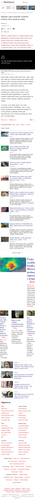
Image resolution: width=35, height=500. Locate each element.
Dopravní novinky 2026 (24, 447)
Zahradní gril (14, 471)
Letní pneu (27, 477)
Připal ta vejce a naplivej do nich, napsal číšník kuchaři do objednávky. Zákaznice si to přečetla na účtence (22, 194)
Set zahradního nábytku (23, 469)
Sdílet (10, 29)
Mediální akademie (8, 490)
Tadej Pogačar (22, 415)
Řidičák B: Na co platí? (24, 449)
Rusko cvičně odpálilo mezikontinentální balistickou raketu (18, 323)
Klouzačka (13, 469)
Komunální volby (5, 420)
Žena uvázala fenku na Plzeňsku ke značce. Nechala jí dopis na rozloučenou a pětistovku (31, 325)
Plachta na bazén (19, 466)
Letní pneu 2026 (22, 443)
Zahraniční (12, 166)
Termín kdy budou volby (7, 415)
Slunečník (6, 469)
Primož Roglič (22, 417)
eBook (4, 29)
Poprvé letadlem (5, 445)
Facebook (7, 488)
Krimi (11, 136)
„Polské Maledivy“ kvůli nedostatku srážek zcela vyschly (20, 238)
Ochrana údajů (26, 490)
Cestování (12, 241)
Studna (23, 124)
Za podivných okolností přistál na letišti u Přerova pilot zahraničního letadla (21, 133)
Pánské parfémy (17, 482)
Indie (13, 124)
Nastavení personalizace (22, 491)
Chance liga (4, 425)
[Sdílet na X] (33, 120)
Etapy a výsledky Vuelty (24, 410)
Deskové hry (9, 479)
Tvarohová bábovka (23, 432)
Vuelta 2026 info (22, 408)
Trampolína (28, 466)
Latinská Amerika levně (7, 452)
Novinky (3, 23)
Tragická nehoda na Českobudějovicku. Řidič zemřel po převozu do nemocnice (21, 224)
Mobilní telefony (23, 474)
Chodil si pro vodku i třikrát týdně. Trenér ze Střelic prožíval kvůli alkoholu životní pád (3, 326)
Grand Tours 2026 (23, 420)
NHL (2, 437)
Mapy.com (16, 458)
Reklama (18, 488)
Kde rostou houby (12, 461)
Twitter (12, 488)
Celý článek (30, 306)
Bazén (12, 466)
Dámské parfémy (18, 477)
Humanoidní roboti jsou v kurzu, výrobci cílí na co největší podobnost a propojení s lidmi (22, 209)
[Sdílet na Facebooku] (31, 120)
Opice (17, 124)
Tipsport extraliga (5, 430)
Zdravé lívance (22, 430)
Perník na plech (22, 437)
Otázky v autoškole (23, 452)
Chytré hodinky (24, 479)
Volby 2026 (4, 408)
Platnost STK (21, 454)
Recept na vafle (22, 434)
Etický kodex (18, 490)
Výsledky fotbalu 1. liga (7, 428)
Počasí (11, 152)
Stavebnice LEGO (8, 477)
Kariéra (23, 488)
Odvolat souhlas (10, 491)
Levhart (28, 124)
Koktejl (11, 197)
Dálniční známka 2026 (24, 445)
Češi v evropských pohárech (17, 463)
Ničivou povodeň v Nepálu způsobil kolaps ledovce (20, 163)
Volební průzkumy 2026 (7, 410)
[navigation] (2, 2)
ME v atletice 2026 (6, 432)
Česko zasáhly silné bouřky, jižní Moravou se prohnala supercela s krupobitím (19, 148)
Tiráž (28, 488)
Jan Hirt (20, 413)
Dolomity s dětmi (5, 454)
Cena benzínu (22, 461)
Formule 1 (4, 434)
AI (10, 213)
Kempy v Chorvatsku (6, 443)
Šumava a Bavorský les (7, 447)
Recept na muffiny (23, 428)
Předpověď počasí (25, 458)
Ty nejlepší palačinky (23, 425)
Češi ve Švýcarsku (6, 449)
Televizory (16, 479)
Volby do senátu (5, 417)
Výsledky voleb (5, 413)
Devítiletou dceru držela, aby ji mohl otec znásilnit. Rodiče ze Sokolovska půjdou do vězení (20, 178)
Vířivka (21, 471)
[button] (5, 134)
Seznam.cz (25, 2)
